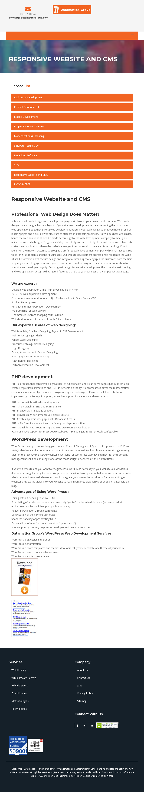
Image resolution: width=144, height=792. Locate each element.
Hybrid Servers (19, 685)
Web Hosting (18, 670)
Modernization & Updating (29, 136)
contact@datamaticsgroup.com (28, 17)
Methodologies (20, 701)
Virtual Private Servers (23, 678)
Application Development (28, 97)
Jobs (79, 685)
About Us (82, 670)
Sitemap (82, 701)
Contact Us (83, 678)
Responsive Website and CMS (31, 174)
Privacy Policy (85, 693)
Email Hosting (19, 693)
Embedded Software (25, 155)
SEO (16, 165)
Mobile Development (26, 116)
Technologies (19, 708)
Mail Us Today (28, 14)
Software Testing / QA (26, 145)
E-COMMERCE (22, 184)
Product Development (26, 107)
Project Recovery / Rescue (29, 126)
